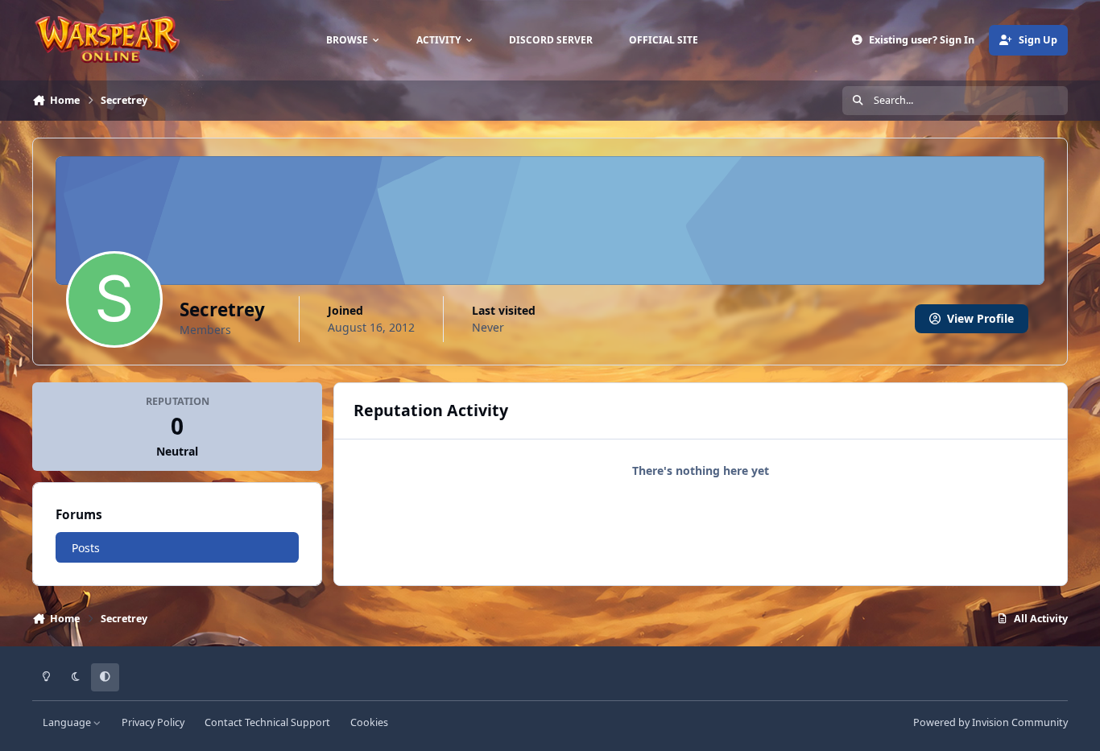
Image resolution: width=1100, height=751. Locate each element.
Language (68, 722)
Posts (86, 547)
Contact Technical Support (267, 722)
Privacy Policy (153, 722)
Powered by (990, 722)
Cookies (369, 722)
